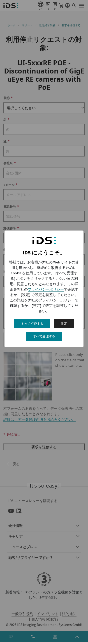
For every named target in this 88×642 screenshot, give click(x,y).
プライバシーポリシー (46, 289)
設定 (64, 324)
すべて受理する (44, 336)
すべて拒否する (32, 324)
